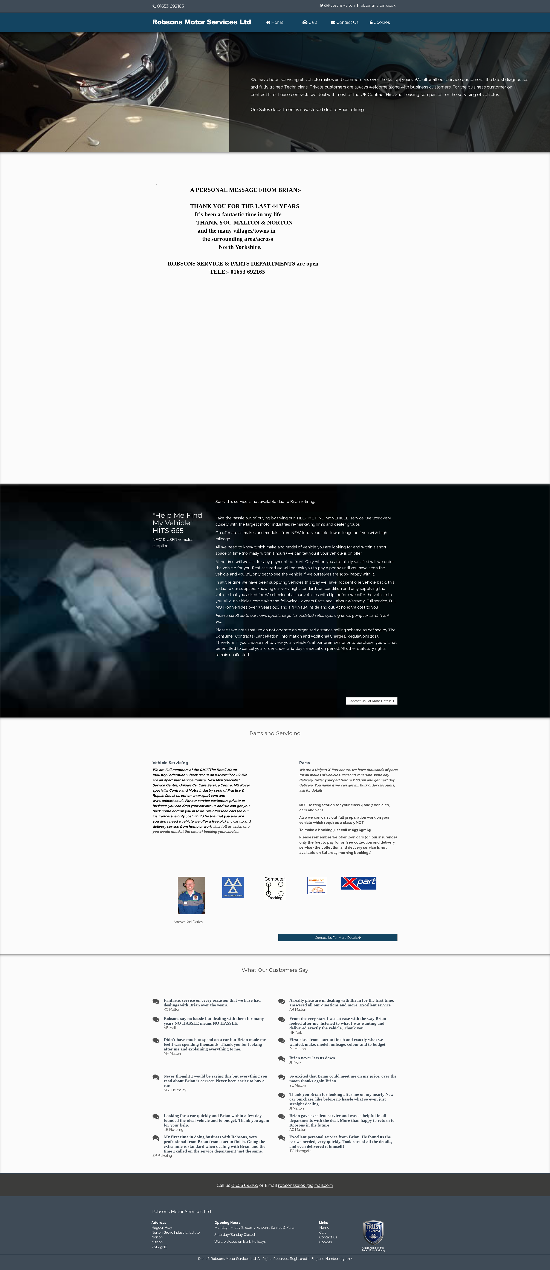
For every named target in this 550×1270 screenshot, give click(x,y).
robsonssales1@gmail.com (305, 1185)
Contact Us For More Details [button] (370, 701)
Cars (322, 1232)
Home (324, 1228)
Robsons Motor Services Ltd (233, 1259)
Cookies (325, 1242)
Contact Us (328, 1237)
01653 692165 (170, 6)
